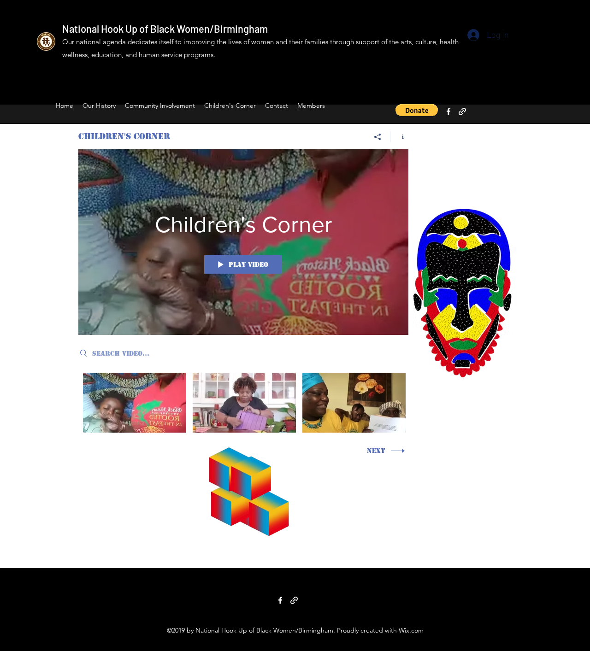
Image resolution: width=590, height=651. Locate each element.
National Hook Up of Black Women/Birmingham (165, 29)
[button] (416, 110)
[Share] (377, 136)
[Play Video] (135, 403)
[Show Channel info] (399, 136)
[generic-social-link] (462, 111)
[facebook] (448, 111)
